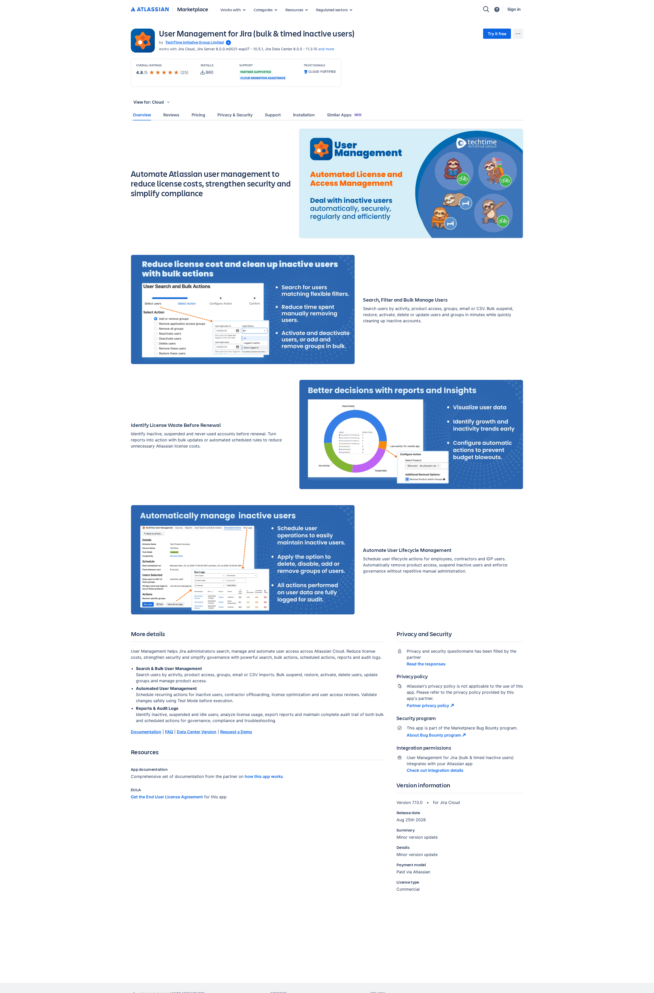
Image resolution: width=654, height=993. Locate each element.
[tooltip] (228, 42)
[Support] (496, 9)
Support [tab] (273, 114)
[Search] (486, 9)
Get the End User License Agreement (167, 796)
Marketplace (192, 9)
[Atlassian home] (150, 9)
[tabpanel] (327, 514)
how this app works (264, 776)
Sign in (514, 9)
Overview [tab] (142, 114)
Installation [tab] (304, 114)
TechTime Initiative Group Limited (194, 42)
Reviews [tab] (171, 114)
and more (326, 49)
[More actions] (518, 34)
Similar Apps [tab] (344, 114)
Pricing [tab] (198, 114)
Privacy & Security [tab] (235, 114)
